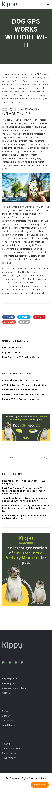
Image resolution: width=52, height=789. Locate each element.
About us (7, 693)
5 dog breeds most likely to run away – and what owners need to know (24, 499)
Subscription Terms (12, 748)
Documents (8, 720)
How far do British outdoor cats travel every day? (24, 482)
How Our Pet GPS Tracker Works (20, 357)
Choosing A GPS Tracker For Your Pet (23, 394)
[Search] (45, 457)
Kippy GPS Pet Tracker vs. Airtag (21, 399)
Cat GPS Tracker (11, 347)
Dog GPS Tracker (11, 352)
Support (6, 716)
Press (5, 711)
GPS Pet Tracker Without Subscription (24, 385)
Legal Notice (8, 725)
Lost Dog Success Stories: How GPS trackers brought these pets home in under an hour (23, 491)
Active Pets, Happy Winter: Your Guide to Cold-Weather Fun (25, 517)
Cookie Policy (9, 753)
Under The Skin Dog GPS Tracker (20, 380)
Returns (6, 744)
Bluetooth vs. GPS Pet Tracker (19, 389)
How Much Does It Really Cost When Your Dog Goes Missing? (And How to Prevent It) (25, 508)
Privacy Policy (9, 758)
